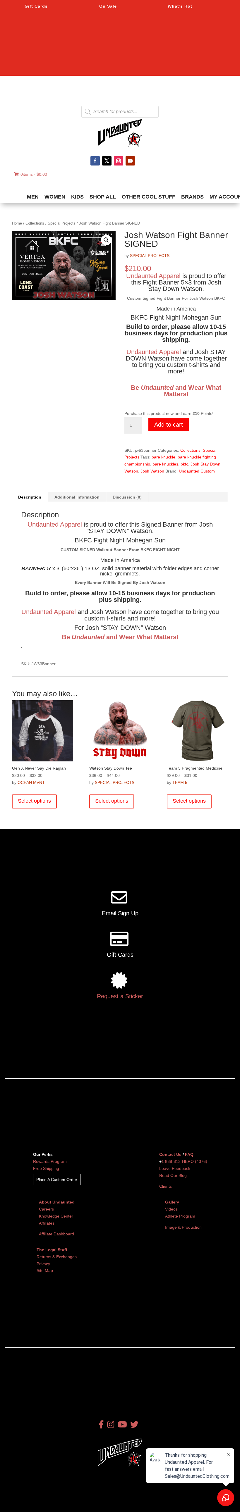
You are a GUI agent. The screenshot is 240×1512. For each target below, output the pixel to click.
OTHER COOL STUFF (148, 197)
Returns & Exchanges (57, 1256)
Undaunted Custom (197, 471)
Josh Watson (152, 471)
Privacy (43, 1263)
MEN (33, 197)
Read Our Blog (173, 1175)
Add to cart (168, 424)
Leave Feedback (174, 1168)
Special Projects (62, 223)
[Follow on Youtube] (130, 160)
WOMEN (54, 197)
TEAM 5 (179, 782)
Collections (34, 223)
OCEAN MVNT (31, 782)
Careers (46, 1209)
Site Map (45, 1270)
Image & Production (183, 1227)
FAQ (189, 1154)
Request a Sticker (120, 996)
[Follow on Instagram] (118, 160)
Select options (34, 801)
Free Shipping (46, 1168)
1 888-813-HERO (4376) (184, 1161)
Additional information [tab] (77, 497)
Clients (165, 1186)
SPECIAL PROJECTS (149, 255)
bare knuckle (163, 457)
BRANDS (192, 197)
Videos (171, 1209)
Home (17, 223)
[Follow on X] (107, 160)
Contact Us (170, 1154)
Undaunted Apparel (153, 276)
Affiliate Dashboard (56, 1234)
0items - (33, 174)
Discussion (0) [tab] (127, 497)
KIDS (77, 197)
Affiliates (46, 1223)
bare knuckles (165, 464)
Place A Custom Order (56, 1179)
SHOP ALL (103, 197)
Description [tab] (29, 497)
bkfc (184, 464)
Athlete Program (180, 1216)
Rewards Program (50, 1161)
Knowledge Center (56, 1216)
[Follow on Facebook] (95, 160)
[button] (106, 240)
